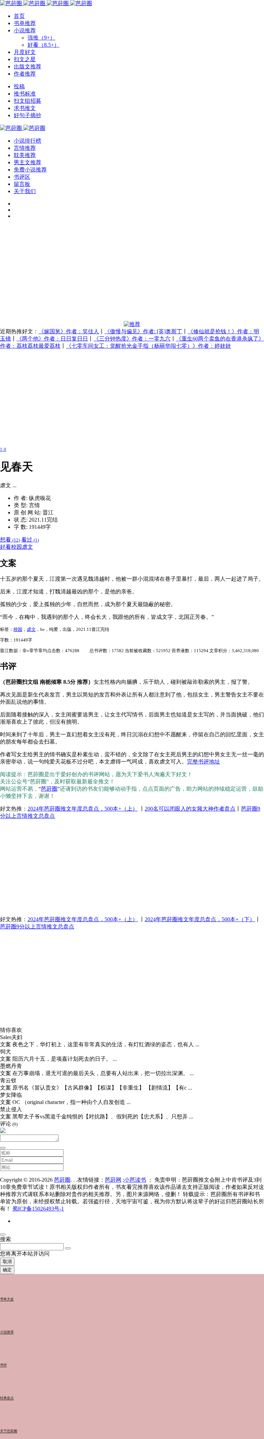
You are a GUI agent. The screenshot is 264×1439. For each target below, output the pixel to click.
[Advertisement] (132, 273)
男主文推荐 (27, 162)
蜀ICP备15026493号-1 (38, 1209)
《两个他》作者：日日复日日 (52, 339)
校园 (16, 547)
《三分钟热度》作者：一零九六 (132, 339)
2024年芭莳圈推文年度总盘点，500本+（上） (83, 809)
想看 (10, 540)
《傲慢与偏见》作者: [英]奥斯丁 (143, 331)
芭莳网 (113, 1180)
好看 (5, 547)
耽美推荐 (25, 155)
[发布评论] (3, 1148)
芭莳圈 (49, 789)
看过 (30, 540)
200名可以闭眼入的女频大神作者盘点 (190, 809)
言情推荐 (25, 148)
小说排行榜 (27, 141)
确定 (7, 1269)
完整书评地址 (203, 762)
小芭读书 (135, 1180)
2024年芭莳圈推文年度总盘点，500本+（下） (200, 919)
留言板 (22, 184)
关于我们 (25, 191)
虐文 (27, 547)
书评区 (22, 177)
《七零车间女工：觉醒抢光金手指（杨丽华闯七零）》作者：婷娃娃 (148, 346)
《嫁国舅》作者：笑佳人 (68, 331)
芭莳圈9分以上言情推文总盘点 (37, 926)
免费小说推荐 (30, 169)
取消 (7, 1261)
